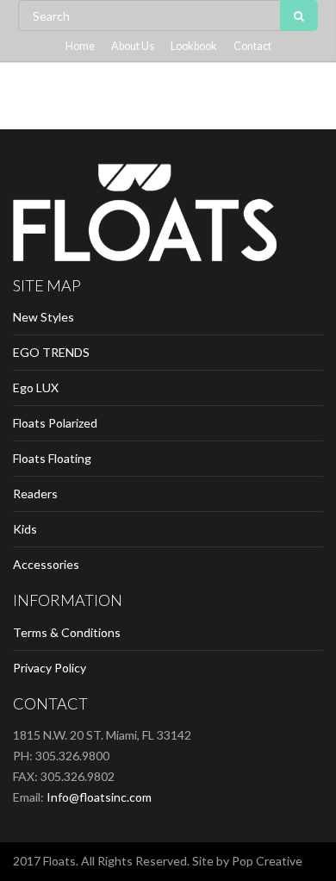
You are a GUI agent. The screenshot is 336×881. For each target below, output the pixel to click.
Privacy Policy (49, 667)
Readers (35, 493)
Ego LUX (36, 387)
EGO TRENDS (51, 352)
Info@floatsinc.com (99, 797)
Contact (252, 46)
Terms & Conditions (67, 632)
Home (80, 46)
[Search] (299, 15)
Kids (25, 529)
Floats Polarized (55, 423)
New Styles (43, 316)
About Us (132, 46)
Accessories (46, 564)
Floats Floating (52, 458)
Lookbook (194, 46)
